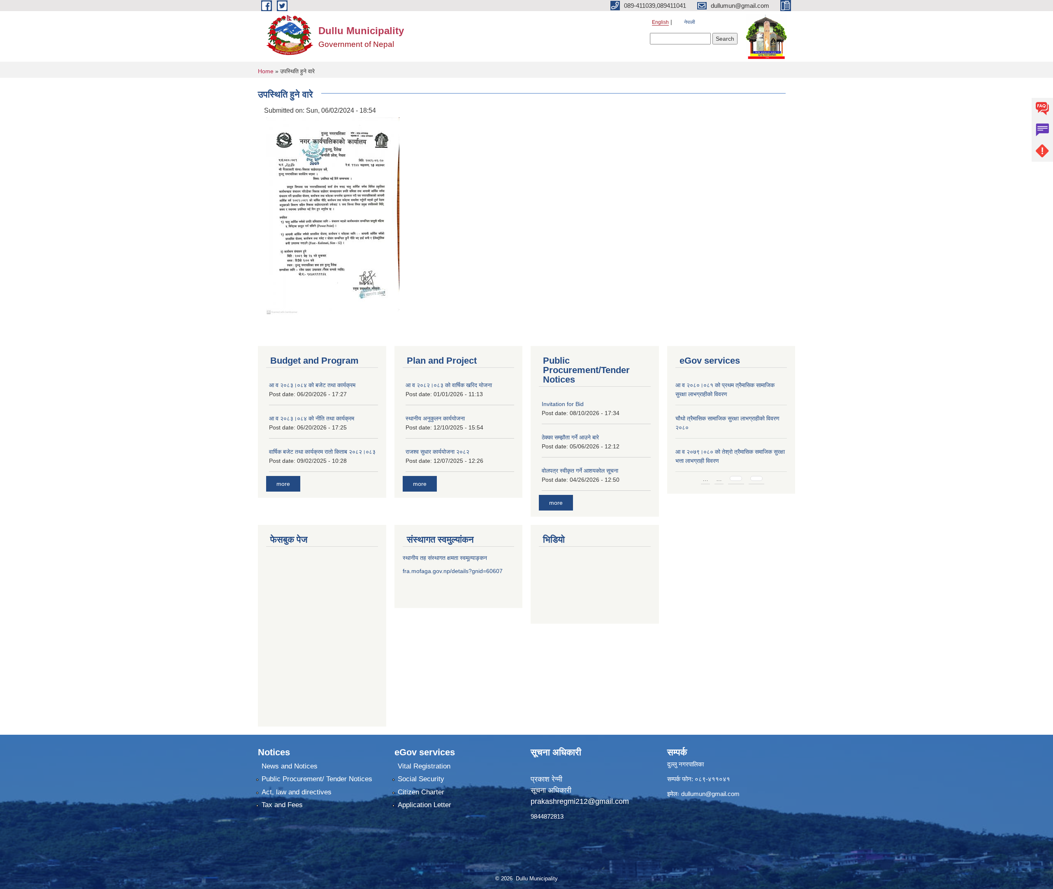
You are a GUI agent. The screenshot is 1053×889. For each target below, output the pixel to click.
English (660, 22)
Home (266, 71)
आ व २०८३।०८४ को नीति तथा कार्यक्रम (311, 418)
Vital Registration (424, 766)
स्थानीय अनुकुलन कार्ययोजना (435, 418)
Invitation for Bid (563, 404)
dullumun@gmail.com (710, 793)
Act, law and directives (297, 792)
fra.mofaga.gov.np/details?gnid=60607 (453, 571)
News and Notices (290, 766)
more (283, 483)
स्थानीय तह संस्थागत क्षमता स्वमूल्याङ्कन (445, 558)
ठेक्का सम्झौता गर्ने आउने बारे (570, 437)
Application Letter (424, 805)
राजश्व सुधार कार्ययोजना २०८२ (437, 451)
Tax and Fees (282, 805)
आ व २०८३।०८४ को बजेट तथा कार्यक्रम (312, 385)
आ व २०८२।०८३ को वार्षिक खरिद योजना (449, 385)
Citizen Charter (421, 792)
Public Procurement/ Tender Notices (317, 779)
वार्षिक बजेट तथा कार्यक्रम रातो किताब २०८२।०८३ (322, 451)
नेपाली (689, 22)
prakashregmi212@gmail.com (580, 801)
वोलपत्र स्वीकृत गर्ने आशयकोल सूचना (580, 470)
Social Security (421, 779)
